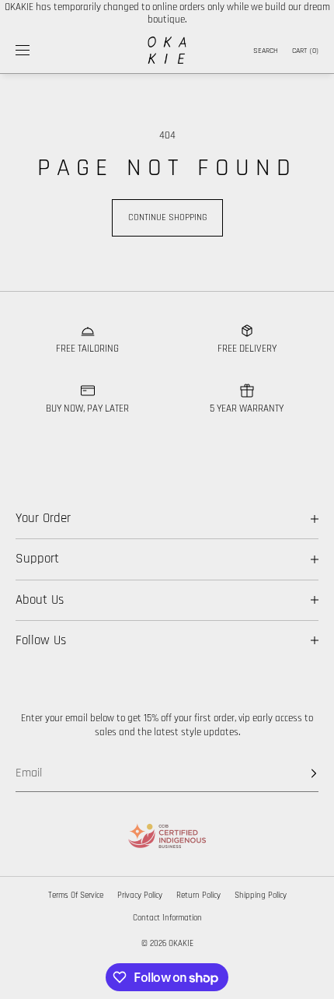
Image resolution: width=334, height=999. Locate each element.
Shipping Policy (261, 895)
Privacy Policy (139, 895)
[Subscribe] (299, 773)
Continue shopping (167, 217)
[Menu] (34, 50)
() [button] (305, 50)
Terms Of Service (75, 895)
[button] (264, 50)
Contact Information (167, 918)
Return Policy (198, 895)
